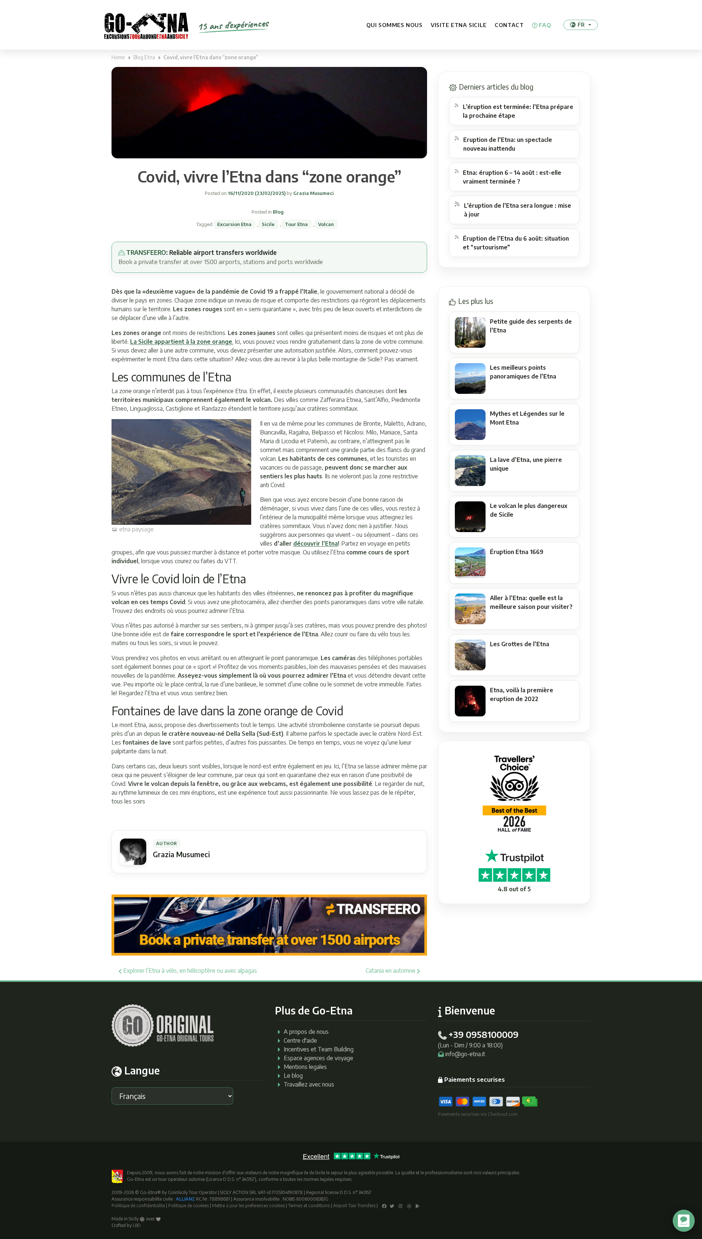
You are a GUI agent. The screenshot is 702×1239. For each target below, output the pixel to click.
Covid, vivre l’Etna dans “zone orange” (269, 176)
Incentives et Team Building (319, 1049)
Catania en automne (391, 970)
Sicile (268, 224)
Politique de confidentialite (138, 1205)
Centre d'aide (300, 1040)
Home (118, 57)
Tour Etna (296, 224)
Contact (509, 25)
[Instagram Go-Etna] (401, 1205)
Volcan (326, 224)
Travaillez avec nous (309, 1084)
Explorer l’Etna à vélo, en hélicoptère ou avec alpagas (189, 970)
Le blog (293, 1075)
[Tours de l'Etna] (146, 24)
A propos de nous (306, 1031)
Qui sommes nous (394, 25)
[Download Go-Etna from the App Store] (409, 1205)
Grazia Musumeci (313, 193)
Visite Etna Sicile (459, 25)
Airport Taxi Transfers (354, 1205)
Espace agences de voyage (318, 1058)
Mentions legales (305, 1066)
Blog (278, 212)
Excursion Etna (234, 224)
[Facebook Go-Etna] (384, 1205)
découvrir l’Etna (315, 543)
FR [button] (581, 24)
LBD (137, 1225)
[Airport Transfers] (269, 924)
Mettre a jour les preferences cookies (248, 1205)
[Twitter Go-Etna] (392, 1205)
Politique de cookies (188, 1205)
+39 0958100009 (483, 1034)
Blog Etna (144, 57)
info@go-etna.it (465, 1054)
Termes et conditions (309, 1205)
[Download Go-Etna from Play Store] (418, 1205)
